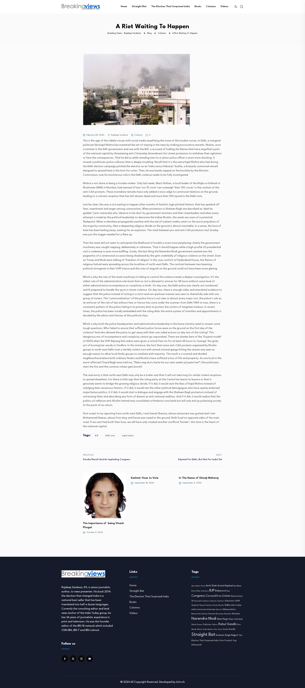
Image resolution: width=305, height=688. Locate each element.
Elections (221, 601)
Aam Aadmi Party (198, 586)
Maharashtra (229, 609)
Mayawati (227, 614)
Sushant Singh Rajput (227, 635)
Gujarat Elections (206, 605)
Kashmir (219, 609)
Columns (211, 6)
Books (198, 6)
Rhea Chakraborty (205, 629)
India (227, 605)
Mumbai (236, 614)
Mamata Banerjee (216, 614)
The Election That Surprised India (170, 6)
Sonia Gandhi (229, 629)
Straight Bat (139, 6)
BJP (96, 436)
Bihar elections (202, 591)
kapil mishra (128, 436)
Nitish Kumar (196, 625)
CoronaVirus (213, 596)
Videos (224, 6)
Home (124, 6)
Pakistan (207, 625)
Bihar (193, 591)
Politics (215, 625)
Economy (213, 601)
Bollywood (220, 591)
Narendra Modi (203, 619)
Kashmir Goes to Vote (144, 478)
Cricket (226, 596)
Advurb (180, 682)
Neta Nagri (222, 619)
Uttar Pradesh (225, 641)
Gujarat (195, 605)
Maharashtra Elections (199, 614)
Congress (198, 595)
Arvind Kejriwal (225, 586)
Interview (211, 609)
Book (228, 591)
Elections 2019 (232, 601)
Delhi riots (110, 436)
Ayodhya (237, 586)
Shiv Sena (218, 629)
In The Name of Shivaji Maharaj (198, 478)
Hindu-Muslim (218, 605)
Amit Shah (211, 585)
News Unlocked (236, 619)
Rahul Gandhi (227, 624)
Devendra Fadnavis (202, 601)
